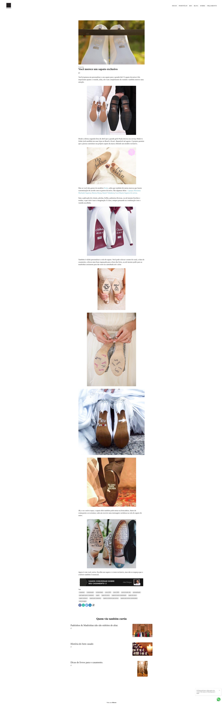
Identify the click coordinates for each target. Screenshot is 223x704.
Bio (190, 6)
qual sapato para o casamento (86, 595)
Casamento (81, 67)
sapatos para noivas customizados (129, 598)
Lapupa (130, 190)
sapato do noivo (132, 595)
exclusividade (99, 592)
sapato (97, 595)
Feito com (111, 702)
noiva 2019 (108, 592)
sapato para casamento (95, 598)
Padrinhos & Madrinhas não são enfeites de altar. (94, 625)
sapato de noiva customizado (119, 595)
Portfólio (183, 6)
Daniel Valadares (108, 193)
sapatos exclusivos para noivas (110, 598)
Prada (106, 188)
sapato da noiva (105, 595)
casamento (81, 592)
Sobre (202, 6)
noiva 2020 (116, 592)
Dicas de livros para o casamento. (87, 662)
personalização (136, 592)
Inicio (174, 6)
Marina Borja (96, 193)
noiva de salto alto (126, 592)
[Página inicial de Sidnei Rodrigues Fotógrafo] (11, 6)
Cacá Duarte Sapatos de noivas (126, 193)
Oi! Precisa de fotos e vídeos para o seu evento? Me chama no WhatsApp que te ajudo (206, 692)
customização (90, 592)
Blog (196, 6)
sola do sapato (82, 601)
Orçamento (212, 6)
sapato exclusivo (83, 598)
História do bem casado (82, 643)
